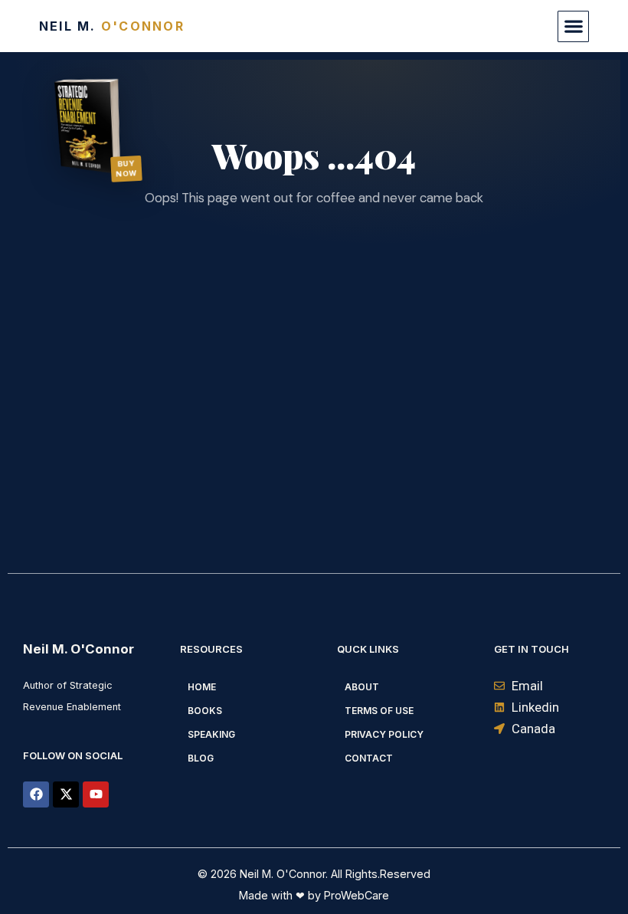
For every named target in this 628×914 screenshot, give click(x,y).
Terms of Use (379, 710)
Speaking (211, 734)
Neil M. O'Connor (78, 649)
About (362, 687)
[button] (573, 26)
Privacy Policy (384, 734)
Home (202, 687)
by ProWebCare (347, 895)
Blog (201, 758)
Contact (369, 758)
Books (205, 710)
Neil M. (112, 26)
